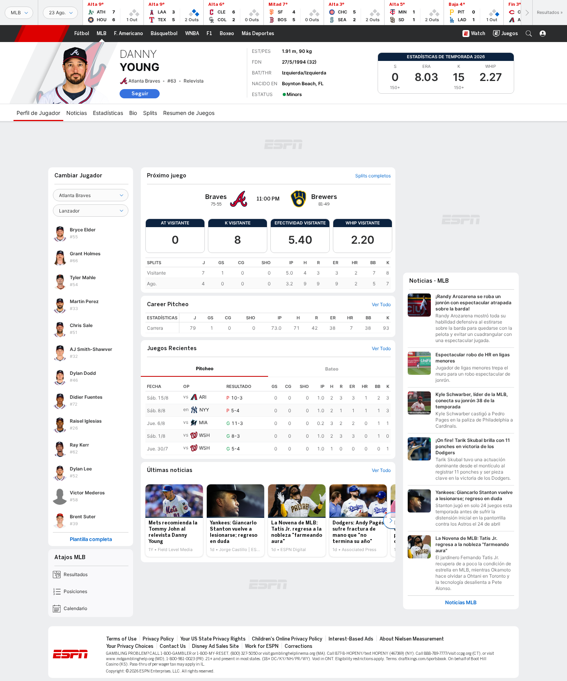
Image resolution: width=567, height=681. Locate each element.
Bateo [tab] (331, 369)
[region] (268, 273)
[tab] (204, 369)
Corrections (298, 646)
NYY (204, 410)
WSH (204, 435)
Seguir (140, 93)
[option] (174, 520)
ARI (202, 397)
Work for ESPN (261, 646)
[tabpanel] (268, 416)
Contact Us (173, 646)
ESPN (42, 33)
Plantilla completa (91, 539)
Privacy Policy (158, 639)
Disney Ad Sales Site (215, 646)
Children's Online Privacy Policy (287, 639)
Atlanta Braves (144, 81)
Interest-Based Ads (351, 639)
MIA (203, 422)
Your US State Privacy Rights (213, 639)
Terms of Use (121, 639)
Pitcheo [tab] (204, 368)
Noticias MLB (461, 602)
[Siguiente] (526, 12)
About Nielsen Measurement (412, 639)
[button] (529, 33)
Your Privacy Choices (130, 646)
